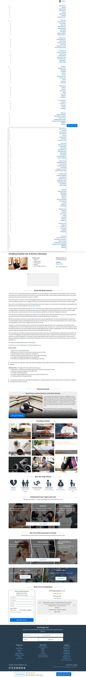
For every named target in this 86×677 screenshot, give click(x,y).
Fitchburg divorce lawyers (34, 306)
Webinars (63, 122)
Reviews (57, 598)
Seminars (63, 124)
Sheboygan (63, 108)
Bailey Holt (63, 25)
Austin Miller (63, 23)
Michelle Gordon (62, 58)
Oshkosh (63, 107)
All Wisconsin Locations (66, 660)
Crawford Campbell (61, 52)
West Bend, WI (66, 653)
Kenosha (64, 73)
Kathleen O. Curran (61, 46)
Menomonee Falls (61, 76)
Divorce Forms (62, 118)
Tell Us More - (26, 610)
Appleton (63, 102)
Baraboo (64, 89)
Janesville (63, 94)
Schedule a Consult (19, 655)
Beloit (64, 92)
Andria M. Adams (61, 42)
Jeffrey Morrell (62, 55)
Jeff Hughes (63, 31)
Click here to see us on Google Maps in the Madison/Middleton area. (25, 345)
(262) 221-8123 (72, 125)
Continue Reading (17, 415)
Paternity (63, 15)
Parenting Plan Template (60, 119)
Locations (63, 66)
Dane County (33, 308)
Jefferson (63, 95)
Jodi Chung (63, 44)
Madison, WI (67, 648)
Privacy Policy (69, 665)
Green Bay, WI (66, 652)
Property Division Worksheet (59, 121)
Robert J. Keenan (62, 34)
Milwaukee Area (62, 21)
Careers (43, 652)
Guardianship (62, 14)
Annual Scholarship (43, 655)
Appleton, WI (67, 650)
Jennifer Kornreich (61, 57)
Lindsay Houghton (61, 33)
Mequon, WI (67, 655)
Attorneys (63, 20)
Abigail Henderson (61, 39)
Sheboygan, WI (66, 658)
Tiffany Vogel (62, 62)
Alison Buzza (63, 41)
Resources (63, 113)
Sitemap (75, 665)
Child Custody (62, 9)
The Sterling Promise (43, 647)
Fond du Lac (63, 103)
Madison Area (62, 38)
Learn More (43, 524)
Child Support (62, 10)
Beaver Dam (63, 90)
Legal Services (62, 5)
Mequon (64, 74)
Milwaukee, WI (66, 647)
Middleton (63, 97)
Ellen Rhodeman (62, 26)
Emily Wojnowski (62, 28)
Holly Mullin (63, 30)
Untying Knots (19, 658)
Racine (64, 79)
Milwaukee (63, 69)
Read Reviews (20, 674)
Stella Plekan (63, 60)
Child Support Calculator (60, 116)
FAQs (19, 652)
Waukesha (63, 81)
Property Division (61, 17)
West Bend (63, 82)
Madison (64, 87)
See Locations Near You (61, 266)
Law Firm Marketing (43, 656)
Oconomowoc (62, 78)
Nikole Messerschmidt (60, 47)
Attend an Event (19, 653)
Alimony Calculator (61, 114)
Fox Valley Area (62, 50)
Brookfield (63, 71)
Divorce (64, 12)
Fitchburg (64, 310)
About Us (43, 653)
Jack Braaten (63, 54)
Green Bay (63, 105)
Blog (43, 650)
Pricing (19, 656)
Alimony (64, 7)
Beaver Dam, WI (66, 656)
